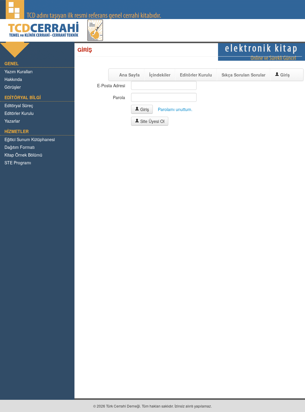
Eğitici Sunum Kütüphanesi (29, 139)
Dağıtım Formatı (19, 147)
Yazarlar (12, 121)
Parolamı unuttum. (175, 109)
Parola (119, 97)
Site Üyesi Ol (151, 121)
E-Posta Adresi (111, 85)
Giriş (144, 109)
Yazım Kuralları (18, 71)
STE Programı (17, 163)
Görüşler (12, 87)
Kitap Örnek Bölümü (23, 155)
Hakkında (13, 79)
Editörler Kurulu (19, 113)
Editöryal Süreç (18, 105)
